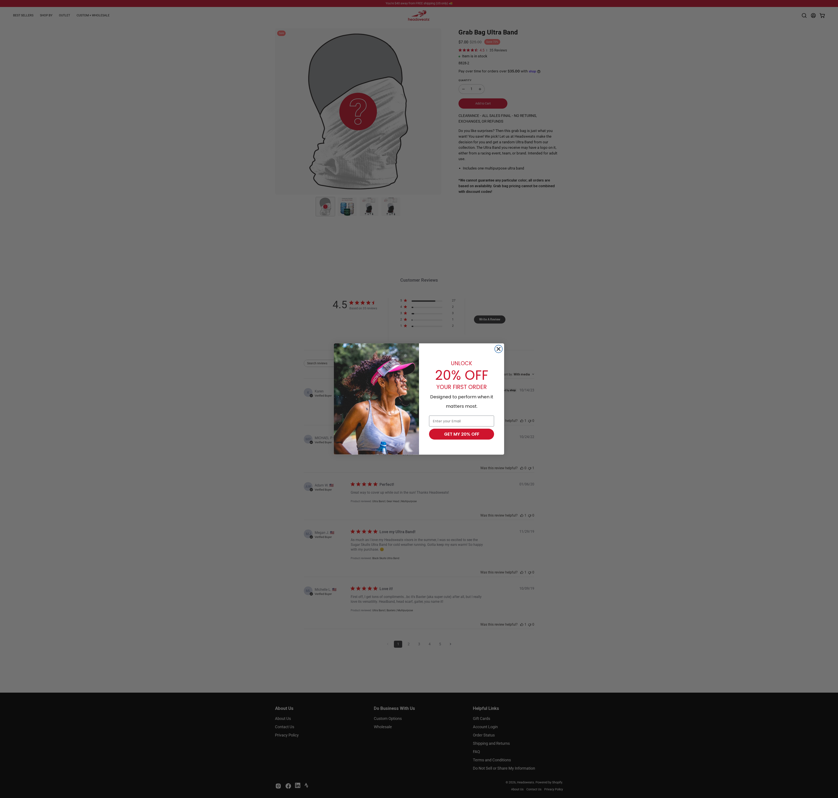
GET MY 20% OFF (461, 434)
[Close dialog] (498, 349)
